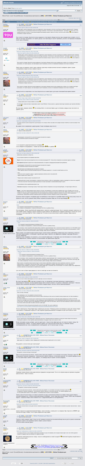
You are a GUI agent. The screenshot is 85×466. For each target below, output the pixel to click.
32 (45, 19)
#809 (81, 218)
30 (42, 19)
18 (26, 19)
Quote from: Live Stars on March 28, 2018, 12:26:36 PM (28, 290)
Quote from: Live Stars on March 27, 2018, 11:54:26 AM (28, 132)
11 (16, 19)
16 (23, 19)
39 (55, 19)
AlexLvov (5, 217)
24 (34, 19)
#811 (81, 274)
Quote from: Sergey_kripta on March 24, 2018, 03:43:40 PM (29, 98)
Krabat (5, 368)
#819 (81, 416)
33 (47, 19)
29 (41, 19)
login (16, 8)
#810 (81, 247)
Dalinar (5, 427)
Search (13, 12)
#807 (81, 150)
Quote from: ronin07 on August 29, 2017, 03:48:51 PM (27, 338)
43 (61, 19)
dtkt (4, 273)
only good (5, 117)
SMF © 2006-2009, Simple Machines (47, 463)
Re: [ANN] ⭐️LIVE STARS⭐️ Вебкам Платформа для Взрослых (35, 24)
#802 (81, 48)
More (26, 12)
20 (28, 19)
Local (11, 15)
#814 (81, 335)
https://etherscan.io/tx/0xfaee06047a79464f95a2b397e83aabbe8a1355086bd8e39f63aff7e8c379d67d (37, 306)
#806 (81, 130)
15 (21, 19)
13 (19, 19)
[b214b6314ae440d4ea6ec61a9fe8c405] (6, 344)
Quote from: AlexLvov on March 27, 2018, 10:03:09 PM (28, 249)
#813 (81, 314)
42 (60, 19)
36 (51, 19)
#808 (81, 202)
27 (38, 19)
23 (33, 19)
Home (6, 12)
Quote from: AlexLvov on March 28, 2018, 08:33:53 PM (28, 384)
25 (35, 19)
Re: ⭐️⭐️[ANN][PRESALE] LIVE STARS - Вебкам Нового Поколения (36, 335)
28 (40, 19)
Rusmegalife (6, 401)
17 (24, 19)
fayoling (5, 24)
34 (48, 19)
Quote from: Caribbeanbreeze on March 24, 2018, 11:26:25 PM (29, 431)
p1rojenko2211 (7, 380)
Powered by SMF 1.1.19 (35, 463)
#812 (81, 288)
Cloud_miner (6, 287)
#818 (81, 401)
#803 (81, 72)
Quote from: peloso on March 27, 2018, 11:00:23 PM (27, 277)
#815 (81, 347)
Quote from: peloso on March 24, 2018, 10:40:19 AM (28, 99)
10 (14, 19)
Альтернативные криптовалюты (32, 15)
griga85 (5, 415)
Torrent (21, 10)
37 (52, 19)
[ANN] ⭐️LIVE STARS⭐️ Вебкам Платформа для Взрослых (56, 15)
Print (80, 19)
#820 (81, 428)
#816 (81, 369)
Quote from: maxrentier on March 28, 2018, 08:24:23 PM (28, 350)
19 (27, 19)
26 (37, 19)
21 (30, 19)
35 (50, 19)
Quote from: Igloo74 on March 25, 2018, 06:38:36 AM (27, 27)
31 (44, 19)
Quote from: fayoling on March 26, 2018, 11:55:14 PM (27, 51)
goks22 (5, 150)
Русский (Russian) (18, 15)
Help (10, 12)
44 (63, 19)
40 (57, 19)
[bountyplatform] (6, 283)
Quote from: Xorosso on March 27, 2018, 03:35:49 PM (27, 221)
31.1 (19, 10)
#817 (81, 381)
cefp (4, 94)
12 (17, 19)
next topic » (79, 18)
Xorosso (5, 201)
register (20, 8)
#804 (81, 95)
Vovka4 (5, 48)
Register (22, 12)
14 (20, 19)
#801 (81, 25)
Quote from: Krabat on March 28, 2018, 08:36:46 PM (27, 404)
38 (54, 19)
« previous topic (72, 18)
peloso (5, 72)
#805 (81, 118)
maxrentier (6, 335)
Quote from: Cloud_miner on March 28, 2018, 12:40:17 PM (28, 316)
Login (17, 12)
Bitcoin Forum (5, 15)
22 (31, 19)
